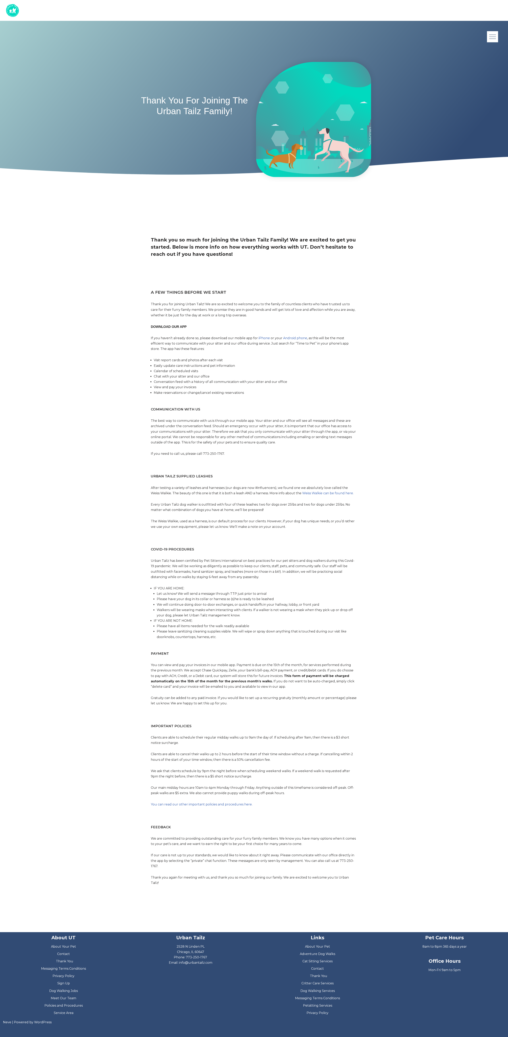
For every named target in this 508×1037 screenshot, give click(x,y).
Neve (7, 1022)
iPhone (264, 338)
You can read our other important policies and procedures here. (201, 804)
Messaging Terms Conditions (63, 968)
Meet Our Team (63, 998)
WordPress (43, 1022)
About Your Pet (63, 946)
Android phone (295, 338)
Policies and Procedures (63, 1005)
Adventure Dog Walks (317, 954)
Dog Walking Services (317, 991)
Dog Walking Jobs (63, 991)
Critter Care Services (317, 983)
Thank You (64, 961)
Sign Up (63, 983)
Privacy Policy (63, 976)
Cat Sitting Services (317, 961)
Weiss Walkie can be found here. (328, 493)
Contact (63, 954)
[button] (492, 36)
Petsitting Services (317, 1005)
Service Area (63, 1013)
